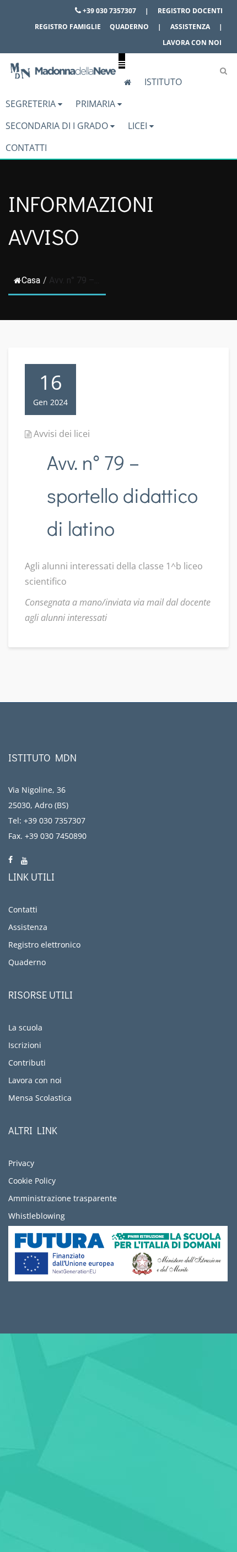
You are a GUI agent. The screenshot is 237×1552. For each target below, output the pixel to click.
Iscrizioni (24, 1045)
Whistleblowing (36, 1216)
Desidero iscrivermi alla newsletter (101, 1505)
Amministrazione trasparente (62, 1198)
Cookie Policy (32, 1180)
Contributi (27, 1062)
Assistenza (190, 26)
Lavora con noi (192, 42)
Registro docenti (190, 10)
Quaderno (129, 26)
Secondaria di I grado (58, 126)
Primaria (96, 104)
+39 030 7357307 (108, 10)
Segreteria (32, 104)
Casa (30, 280)
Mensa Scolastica (40, 1097)
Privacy (21, 1163)
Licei (138, 126)
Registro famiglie (68, 26)
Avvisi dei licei (62, 434)
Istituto (163, 82)
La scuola (25, 1027)
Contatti (26, 148)
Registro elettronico (44, 944)
